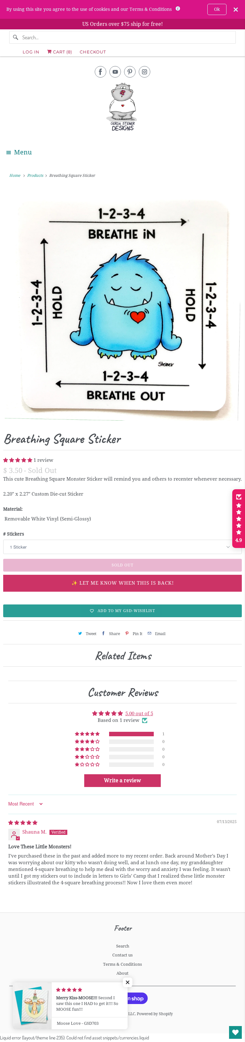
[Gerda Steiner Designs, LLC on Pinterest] (130, 72)
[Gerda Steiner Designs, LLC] (122, 108)
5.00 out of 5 (139, 713)
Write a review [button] (122, 780)
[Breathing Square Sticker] (122, 304)
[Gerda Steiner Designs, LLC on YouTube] (115, 72)
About (122, 973)
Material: (13, 509)
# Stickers (13, 533)
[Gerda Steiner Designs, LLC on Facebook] (100, 72)
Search (122, 946)
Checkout (93, 51)
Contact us (122, 955)
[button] (18, 460)
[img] (22, 823)
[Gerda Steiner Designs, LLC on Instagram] (144, 72)
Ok (217, 9)
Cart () (62, 51)
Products (35, 175)
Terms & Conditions (122, 964)
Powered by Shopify (155, 1014)
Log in (31, 51)
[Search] (15, 37)
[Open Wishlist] (235, 1032)
